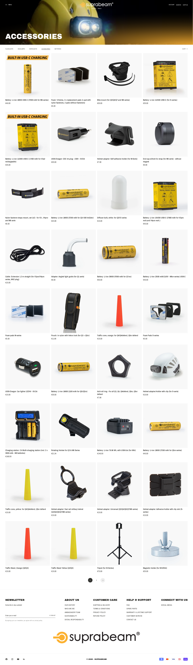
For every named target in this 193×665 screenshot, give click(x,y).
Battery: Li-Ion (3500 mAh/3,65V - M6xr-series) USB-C (164, 277)
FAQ (128, 605)
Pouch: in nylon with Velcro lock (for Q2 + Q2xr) (70, 336)
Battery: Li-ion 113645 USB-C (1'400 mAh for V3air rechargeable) (25, 160)
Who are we (70, 608)
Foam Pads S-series (151, 336)
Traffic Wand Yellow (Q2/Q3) (62, 568)
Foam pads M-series (13, 336)
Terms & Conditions (101, 608)
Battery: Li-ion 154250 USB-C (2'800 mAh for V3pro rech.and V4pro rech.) (163, 219)
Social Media (166, 605)
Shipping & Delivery (101, 605)
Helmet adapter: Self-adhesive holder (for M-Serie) (117, 159)
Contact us (131, 619)
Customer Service (134, 616)
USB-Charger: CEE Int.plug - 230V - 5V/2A (68, 159)
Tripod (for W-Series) (105, 568)
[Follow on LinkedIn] (24, 659)
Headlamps (21, 49)
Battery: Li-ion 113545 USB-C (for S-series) (160, 100)
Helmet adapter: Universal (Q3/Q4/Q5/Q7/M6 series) (117, 509)
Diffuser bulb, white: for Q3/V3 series (112, 218)
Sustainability (71, 616)
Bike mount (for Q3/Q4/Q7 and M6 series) (113, 100)
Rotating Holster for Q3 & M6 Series (65, 451)
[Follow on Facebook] (6, 659)
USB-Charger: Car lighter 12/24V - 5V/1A (21, 392)
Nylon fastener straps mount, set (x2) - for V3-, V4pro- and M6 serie (26, 219)
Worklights (33, 49)
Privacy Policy (99, 612)
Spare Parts (132, 608)
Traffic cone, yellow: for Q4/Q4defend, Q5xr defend (25, 509)
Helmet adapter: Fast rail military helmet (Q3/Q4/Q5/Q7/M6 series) (67, 510)
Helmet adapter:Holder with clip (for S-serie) (160, 392)
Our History (70, 605)
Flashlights (9, 49)
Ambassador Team (72, 612)
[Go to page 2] (103, 580)
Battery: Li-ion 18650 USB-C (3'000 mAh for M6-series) (27, 100)
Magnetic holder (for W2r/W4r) (155, 568)
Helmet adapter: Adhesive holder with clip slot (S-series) (163, 510)
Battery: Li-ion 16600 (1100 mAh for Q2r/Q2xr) (69, 392)
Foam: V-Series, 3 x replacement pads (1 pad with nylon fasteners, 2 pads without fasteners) (71, 101)
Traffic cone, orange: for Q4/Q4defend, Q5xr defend (117, 336)
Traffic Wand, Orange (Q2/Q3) (17, 568)
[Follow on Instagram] (12, 659)
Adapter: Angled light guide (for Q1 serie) (67, 277)
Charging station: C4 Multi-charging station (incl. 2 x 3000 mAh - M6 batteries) (26, 452)
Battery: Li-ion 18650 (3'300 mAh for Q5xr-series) (162, 451)
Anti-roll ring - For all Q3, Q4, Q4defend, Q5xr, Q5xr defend (117, 393)
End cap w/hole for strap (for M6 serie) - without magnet (162, 160)
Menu (10, 5)
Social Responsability (74, 619)
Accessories (46, 49)
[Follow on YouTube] (18, 659)
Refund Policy (99, 616)
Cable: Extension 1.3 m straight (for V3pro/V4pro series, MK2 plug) (24, 278)
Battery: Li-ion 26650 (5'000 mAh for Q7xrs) (114, 277)
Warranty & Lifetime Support (139, 612)
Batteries (58, 49)
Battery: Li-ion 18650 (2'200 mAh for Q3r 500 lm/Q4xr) (72, 218)
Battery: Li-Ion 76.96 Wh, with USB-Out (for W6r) (116, 451)
